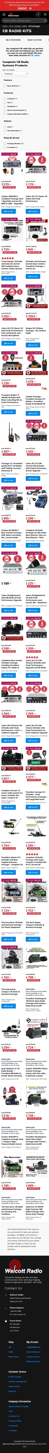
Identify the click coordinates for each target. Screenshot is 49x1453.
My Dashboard (33, 1352)
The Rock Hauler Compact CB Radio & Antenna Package (35, 924)
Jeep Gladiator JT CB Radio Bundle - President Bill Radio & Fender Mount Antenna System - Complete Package (11, 1072)
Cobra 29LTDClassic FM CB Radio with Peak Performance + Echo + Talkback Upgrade (11, 729)
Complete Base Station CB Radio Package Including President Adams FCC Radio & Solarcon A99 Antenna (11, 664)
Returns (12, 1391)
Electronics (14, 1356)
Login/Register (33, 1347)
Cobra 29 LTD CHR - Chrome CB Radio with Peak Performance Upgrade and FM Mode (36, 664)
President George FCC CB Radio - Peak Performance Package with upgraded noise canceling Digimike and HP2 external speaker (36, 795)
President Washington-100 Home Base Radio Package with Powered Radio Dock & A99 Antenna (36, 1002)
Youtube (13, 1430)
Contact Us (14, 1416)
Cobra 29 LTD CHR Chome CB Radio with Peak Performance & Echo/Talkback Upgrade (36, 729)
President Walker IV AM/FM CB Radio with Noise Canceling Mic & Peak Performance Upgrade (11, 398)
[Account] (38, 14)
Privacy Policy (15, 1421)
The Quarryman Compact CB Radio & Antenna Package (10, 991)
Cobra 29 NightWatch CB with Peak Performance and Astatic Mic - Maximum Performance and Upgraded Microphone (36, 599)
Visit (11, 1411)
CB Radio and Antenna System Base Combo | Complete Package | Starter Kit (36, 265)
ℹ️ (30, 8)
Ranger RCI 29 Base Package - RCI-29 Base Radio (36, 330)
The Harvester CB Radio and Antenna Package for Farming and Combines (12, 1210)
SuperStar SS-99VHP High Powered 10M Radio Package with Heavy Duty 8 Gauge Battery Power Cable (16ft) (35, 1210)
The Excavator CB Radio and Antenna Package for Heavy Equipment (12, 924)
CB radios (35, 55)
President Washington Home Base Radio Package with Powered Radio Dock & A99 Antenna (36, 1140)
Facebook (13, 1425)
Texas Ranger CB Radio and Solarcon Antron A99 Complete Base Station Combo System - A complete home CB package (11, 265)
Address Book (33, 1361)
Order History (33, 1356)
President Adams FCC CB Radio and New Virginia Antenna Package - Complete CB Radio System (12, 861)
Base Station (34, 40)
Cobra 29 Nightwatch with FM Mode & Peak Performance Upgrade (11, 597)
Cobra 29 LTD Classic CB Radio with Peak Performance (36, 198)
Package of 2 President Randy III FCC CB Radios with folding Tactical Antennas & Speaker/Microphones (12, 467)
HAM (11, 1352)
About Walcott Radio (19, 1406)
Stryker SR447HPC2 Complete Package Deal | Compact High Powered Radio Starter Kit (12, 1140)
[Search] (45, 20)
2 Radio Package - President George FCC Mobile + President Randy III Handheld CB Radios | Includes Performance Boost (35, 400)
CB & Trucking (13, 40)
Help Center (14, 1386)
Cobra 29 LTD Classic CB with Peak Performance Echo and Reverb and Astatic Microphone (12, 331)
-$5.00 (10, 154)
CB (10, 1347)
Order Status (15, 1376)
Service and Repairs (18, 1381)
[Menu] (4, 14)
